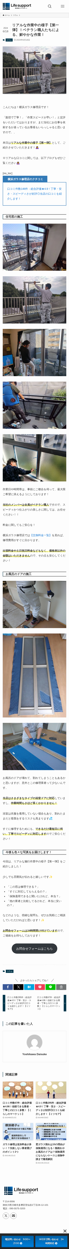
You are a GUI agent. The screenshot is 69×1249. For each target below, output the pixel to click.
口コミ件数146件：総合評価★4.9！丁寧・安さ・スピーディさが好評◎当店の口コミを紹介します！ (34, 193)
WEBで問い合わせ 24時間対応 (51, 1241)
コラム (9, 40)
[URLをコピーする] (61, 987)
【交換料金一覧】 (41, 535)
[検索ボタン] (49, 6)
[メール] (13, 1216)
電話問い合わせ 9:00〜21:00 (17, 1241)
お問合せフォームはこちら (34, 948)
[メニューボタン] (62, 6)
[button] (8, 987)
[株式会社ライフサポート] (16, 6)
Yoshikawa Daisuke (34, 1054)
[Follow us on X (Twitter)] (6, 1216)
